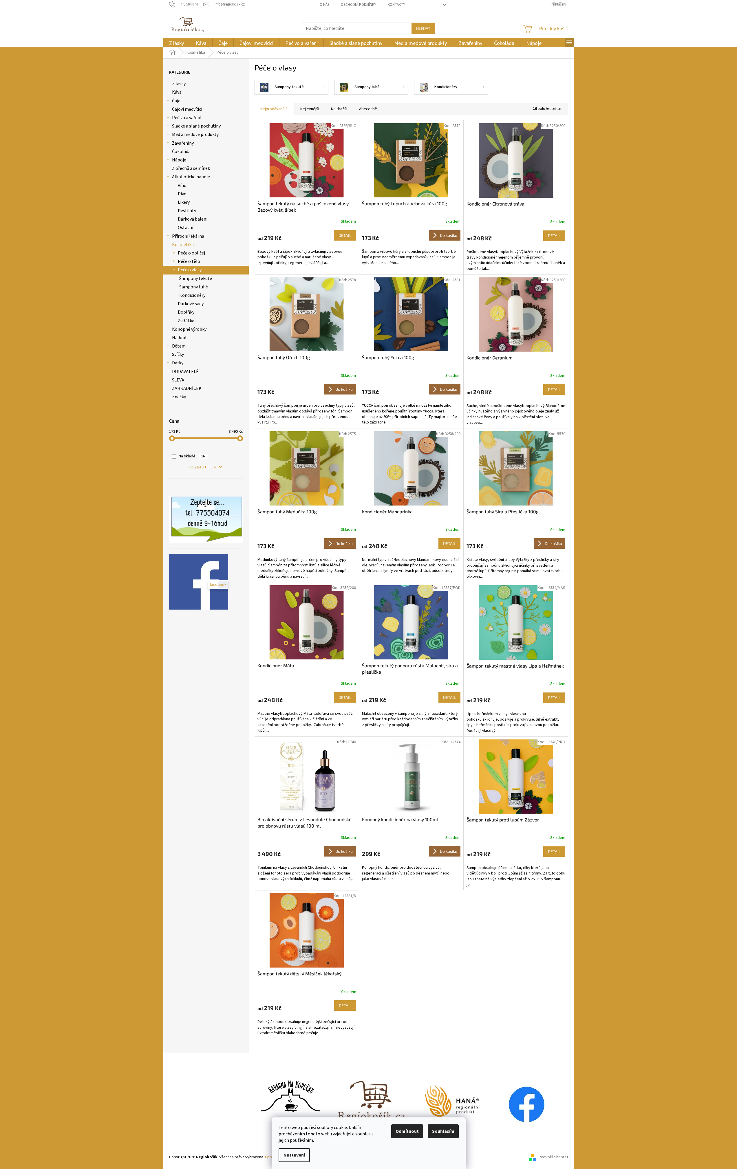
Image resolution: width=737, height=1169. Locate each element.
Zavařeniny (183, 143)
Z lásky (179, 84)
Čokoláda (181, 151)
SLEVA (178, 380)
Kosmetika (183, 244)
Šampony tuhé (193, 287)
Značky (179, 397)
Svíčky (178, 354)
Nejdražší (339, 109)
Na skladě (192, 456)
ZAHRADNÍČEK (187, 388)
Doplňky (186, 312)
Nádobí (179, 337)
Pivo (182, 194)
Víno (182, 185)
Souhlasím (443, 1131)
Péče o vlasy (190, 270)
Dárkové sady (191, 304)
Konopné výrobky (189, 329)
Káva (177, 92)
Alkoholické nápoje (191, 177)
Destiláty (187, 211)
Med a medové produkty (195, 134)
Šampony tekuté (195, 278)
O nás (324, 4)
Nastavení (294, 1155)
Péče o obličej (191, 253)
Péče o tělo (189, 261)
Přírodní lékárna (188, 236)
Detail (345, 235)
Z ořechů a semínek (191, 168)
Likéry (184, 202)
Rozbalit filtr (203, 467)
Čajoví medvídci (187, 109)
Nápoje (179, 160)
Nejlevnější (309, 109)
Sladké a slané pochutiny (196, 126)
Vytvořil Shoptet (554, 1157)
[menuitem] (176, 43)
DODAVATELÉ (185, 371)
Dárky (177, 363)
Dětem (179, 346)
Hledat (423, 28)
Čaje (176, 101)
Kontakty (396, 4)
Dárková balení (192, 219)
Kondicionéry (192, 295)
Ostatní (185, 227)
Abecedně (368, 109)
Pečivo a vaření (186, 117)
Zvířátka (186, 321)
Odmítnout (407, 1131)
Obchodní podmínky (358, 4)
